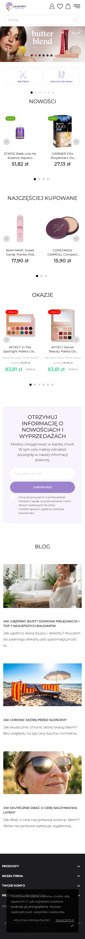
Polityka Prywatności (32, 920)
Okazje (42, 295)
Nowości (42, 101)
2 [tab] (36, 92)
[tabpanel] (23, 76)
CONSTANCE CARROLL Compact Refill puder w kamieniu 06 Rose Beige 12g (62, 252)
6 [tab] (53, 92)
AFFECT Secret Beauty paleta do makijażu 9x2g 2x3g (62, 349)
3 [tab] (40, 92)
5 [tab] (49, 92)
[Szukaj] (75, 20)
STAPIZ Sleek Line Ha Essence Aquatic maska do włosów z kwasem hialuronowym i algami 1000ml (20, 156)
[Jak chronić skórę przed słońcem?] (42, 684)
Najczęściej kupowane (42, 198)
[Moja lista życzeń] (60, 6)
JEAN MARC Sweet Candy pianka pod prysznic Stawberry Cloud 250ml (20, 252)
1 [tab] (32, 92)
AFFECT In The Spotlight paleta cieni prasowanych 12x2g (20, 349)
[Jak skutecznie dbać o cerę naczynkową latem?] (42, 772)
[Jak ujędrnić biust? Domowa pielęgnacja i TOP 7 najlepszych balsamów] (42, 586)
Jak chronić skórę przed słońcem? (35, 720)
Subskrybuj (42, 487)
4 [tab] (45, 92)
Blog (42, 546)
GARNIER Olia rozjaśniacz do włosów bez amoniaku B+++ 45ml (62, 156)
